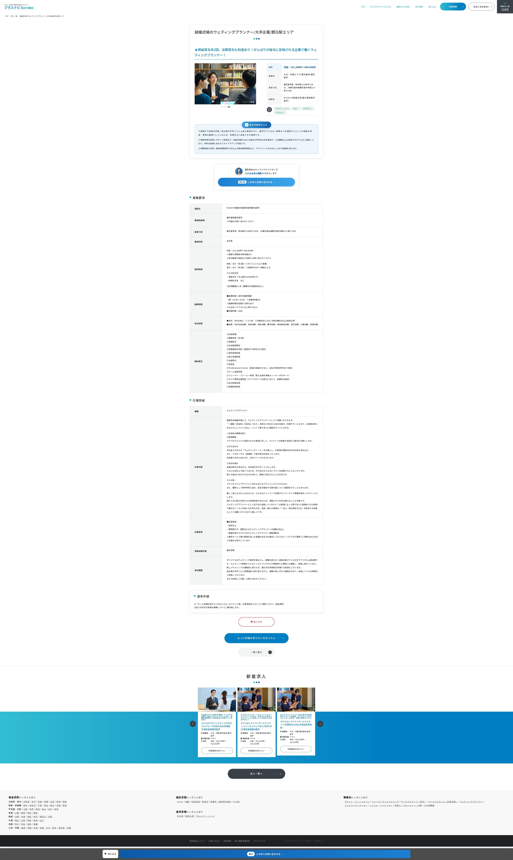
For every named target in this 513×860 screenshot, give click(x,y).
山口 (42, 820)
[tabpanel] (225, 83)
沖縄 (69, 828)
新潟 (38, 809)
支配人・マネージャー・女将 (408, 805)
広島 (23, 820)
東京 (25, 805)
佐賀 (36, 828)
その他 (236, 802)
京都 (23, 817)
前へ (191, 722)
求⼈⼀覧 (14, 16)
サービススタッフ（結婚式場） (443, 802)
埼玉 (46, 805)
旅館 (187, 802)
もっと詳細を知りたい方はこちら (256, 638)
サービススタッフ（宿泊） (413, 802)
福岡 (23, 828)
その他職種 (429, 805)
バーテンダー (386, 805)
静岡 (23, 813)
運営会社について (197, 841)
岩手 (34, 802)
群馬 (65, 805)
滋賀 (29, 817)
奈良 (36, 817)
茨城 (59, 805)
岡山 (17, 820)
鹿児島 (62, 828)
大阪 (17, 817)
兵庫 (50, 817)
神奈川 (33, 805)
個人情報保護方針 (242, 841)
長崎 (42, 828)
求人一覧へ (256, 773)
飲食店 (205, 802)
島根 (36, 820)
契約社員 (189, 816)
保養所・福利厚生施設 (220, 802)
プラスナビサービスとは (380, 6)
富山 (44, 809)
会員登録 (453, 6)
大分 (48, 828)
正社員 (180, 816)
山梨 (25, 809)
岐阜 (29, 813)
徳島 (29, 824)
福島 (65, 802)
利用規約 (227, 841)
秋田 (59, 802)
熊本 (54, 828)
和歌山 (43, 817)
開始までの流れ (403, 6)
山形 (52, 802)
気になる (432, 6)
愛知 (36, 813)
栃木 (52, 805)
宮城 (40, 802)
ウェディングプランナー (471, 802)
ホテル (180, 802)
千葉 (40, 805)
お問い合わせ (214, 841)
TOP (363, 6)
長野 (32, 809)
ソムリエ (374, 805)
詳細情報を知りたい (217, 750)
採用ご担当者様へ (481, 6)
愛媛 (36, 824)
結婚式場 (196, 802)
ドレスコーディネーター (356, 805)
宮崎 (29, 828)
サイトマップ (259, 841)
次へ (318, 722)
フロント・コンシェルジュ (357, 802)
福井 (56, 809)
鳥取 (29, 820)
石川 (50, 809)
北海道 (26, 802)
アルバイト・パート (205, 816)
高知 (23, 824)
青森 (46, 802)
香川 (17, 824)
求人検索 (419, 6)
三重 (17, 813)
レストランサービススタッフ (385, 802)
